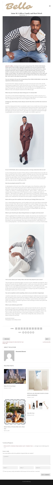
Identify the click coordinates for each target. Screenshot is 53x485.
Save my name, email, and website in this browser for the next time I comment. (22, 471)
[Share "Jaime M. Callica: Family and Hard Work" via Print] (41, 328)
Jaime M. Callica (9, 66)
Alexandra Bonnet (21, 351)
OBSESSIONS (22, 15)
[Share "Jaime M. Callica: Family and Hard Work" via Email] (38, 328)
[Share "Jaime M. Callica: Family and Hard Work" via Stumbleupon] (35, 328)
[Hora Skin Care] (38, 405)
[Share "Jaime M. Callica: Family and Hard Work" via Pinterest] (27, 328)
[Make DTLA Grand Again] (15, 376)
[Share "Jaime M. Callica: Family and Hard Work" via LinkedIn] (30, 328)
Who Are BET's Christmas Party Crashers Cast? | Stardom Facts (18, 446)
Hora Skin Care (30, 413)
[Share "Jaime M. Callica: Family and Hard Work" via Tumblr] (24, 328)
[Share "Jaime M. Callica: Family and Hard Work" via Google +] (21, 328)
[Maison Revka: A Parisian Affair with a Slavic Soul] (15, 412)
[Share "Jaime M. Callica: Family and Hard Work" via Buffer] (32, 328)
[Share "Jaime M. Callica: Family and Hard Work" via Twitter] (19, 328)
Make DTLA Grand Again (10, 386)
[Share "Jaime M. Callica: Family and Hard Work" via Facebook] (16, 328)
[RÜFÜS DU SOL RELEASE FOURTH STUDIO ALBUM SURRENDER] (38, 380)
